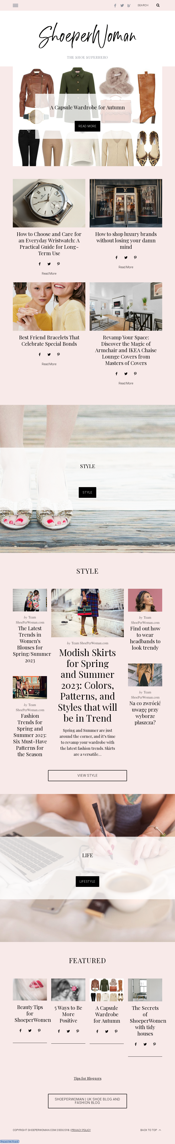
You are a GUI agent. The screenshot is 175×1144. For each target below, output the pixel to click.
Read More (87, 126)
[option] (87, 116)
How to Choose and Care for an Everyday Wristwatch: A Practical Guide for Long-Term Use (49, 243)
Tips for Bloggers (87, 1078)
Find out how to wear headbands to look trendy (145, 638)
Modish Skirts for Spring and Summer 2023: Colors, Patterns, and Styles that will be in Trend (87, 685)
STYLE (87, 466)
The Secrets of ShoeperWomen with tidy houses (148, 1020)
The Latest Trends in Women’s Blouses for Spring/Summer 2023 (32, 644)
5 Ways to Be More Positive (68, 1014)
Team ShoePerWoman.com (89, 643)
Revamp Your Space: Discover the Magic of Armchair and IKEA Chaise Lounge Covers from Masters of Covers (126, 350)
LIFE (87, 855)
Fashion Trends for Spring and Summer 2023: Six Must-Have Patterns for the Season (30, 734)
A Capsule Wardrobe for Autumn (87, 107)
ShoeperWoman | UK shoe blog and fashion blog (87, 1101)
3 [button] (146, 114)
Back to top (149, 1130)
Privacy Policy (81, 1130)
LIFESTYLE (87, 881)
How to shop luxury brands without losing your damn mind (126, 240)
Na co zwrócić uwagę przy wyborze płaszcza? (145, 713)
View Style (87, 775)
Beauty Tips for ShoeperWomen (33, 1013)
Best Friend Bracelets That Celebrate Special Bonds (49, 340)
